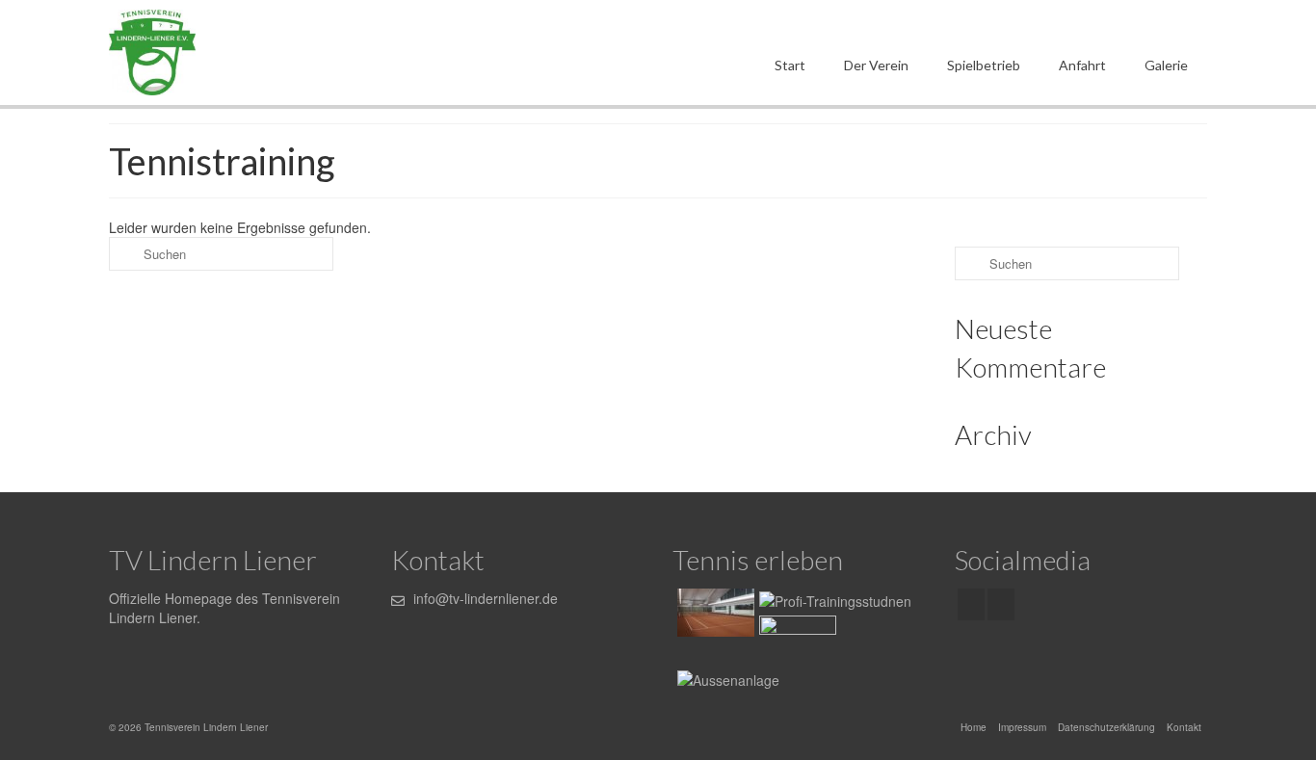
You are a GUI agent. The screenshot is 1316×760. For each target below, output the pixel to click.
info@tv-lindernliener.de (483, 598)
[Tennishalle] (713, 613)
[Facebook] (971, 604)
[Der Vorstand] (795, 640)
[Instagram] (1000, 604)
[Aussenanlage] (725, 679)
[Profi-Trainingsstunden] (832, 599)
